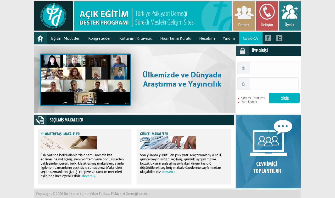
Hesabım (207, 38)
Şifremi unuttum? (253, 98)
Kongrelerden (99, 38)
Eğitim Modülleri (65, 38)
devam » (88, 176)
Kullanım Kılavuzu (135, 38)
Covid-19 (251, 38)
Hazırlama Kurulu (175, 38)
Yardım (229, 38)
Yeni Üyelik (249, 102)
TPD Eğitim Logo (53, 16)
